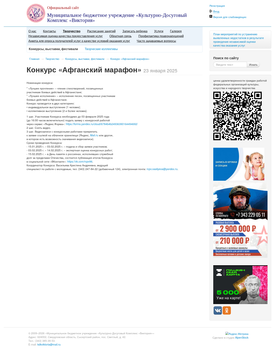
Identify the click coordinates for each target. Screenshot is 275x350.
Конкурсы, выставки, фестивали (84, 59)
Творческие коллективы (101, 49)
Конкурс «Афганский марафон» (129, 59)
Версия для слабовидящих (229, 17)
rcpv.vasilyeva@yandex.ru (162, 169)
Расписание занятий (101, 31)
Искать (253, 64)
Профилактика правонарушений (161, 36)
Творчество (71, 31)
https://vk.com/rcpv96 (79, 161)
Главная (34, 59)
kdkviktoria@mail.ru (49, 344)
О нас (32, 31)
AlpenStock (241, 337)
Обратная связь (120, 36)
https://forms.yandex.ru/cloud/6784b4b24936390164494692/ (102, 124)
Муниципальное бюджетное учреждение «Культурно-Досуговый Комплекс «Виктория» (117, 17)
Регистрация (217, 5)
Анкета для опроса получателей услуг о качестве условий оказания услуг (79, 41)
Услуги (158, 31)
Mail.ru (94, 135)
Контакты (49, 31)
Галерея (176, 31)
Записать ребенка (134, 31)
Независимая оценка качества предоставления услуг (65, 36)
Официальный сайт (63, 7)
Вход (216, 11)
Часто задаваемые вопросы (156, 41)
